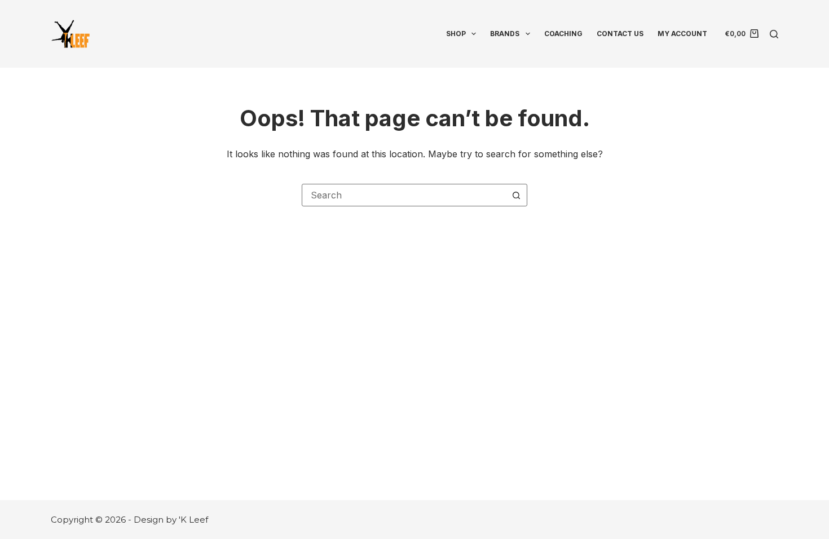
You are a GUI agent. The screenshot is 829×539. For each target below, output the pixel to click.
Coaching (563, 33)
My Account (682, 33)
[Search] (774, 34)
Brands (504, 33)
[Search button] (516, 195)
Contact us (620, 33)
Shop (456, 33)
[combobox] (403, 195)
